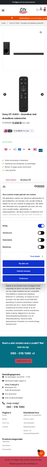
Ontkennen (23, 278)
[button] (3, 10)
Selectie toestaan (23, 271)
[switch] (41, 233)
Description (11, 180)
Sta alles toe (23, 263)
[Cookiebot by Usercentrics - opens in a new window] (34, 186)
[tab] (11, 179)
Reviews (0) (25, 180)
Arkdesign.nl (33, 464)
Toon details (35, 256)
